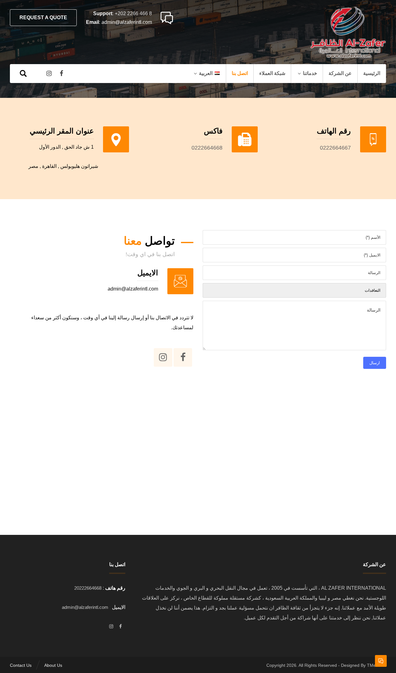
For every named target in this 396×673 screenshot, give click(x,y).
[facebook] (120, 626)
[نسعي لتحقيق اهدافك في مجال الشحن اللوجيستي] (347, 33)
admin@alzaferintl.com (126, 22)
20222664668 (87, 588)
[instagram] (111, 626)
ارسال (374, 363)
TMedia (374, 665)
